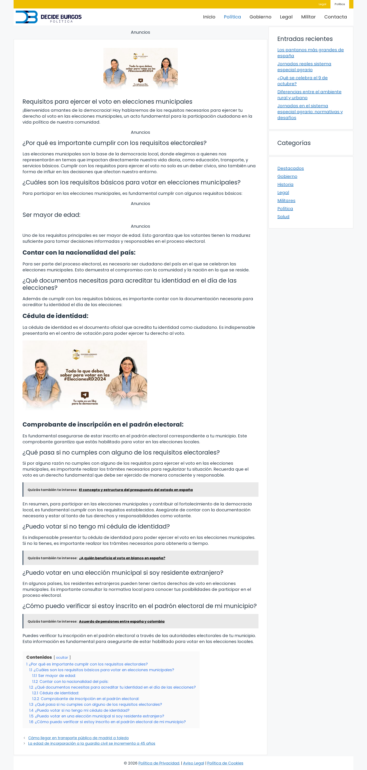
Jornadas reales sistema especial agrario (304, 67)
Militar (308, 17)
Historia (285, 184)
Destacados (290, 168)
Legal (322, 4)
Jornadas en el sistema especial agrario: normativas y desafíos (310, 112)
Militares (286, 201)
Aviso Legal (193, 763)
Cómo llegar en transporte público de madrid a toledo (78, 738)
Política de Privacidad (158, 763)
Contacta (335, 17)
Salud (283, 217)
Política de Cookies (225, 763)
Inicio (209, 17)
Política (340, 4)
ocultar (62, 657)
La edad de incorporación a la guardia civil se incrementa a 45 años (91, 743)
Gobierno (260, 17)
